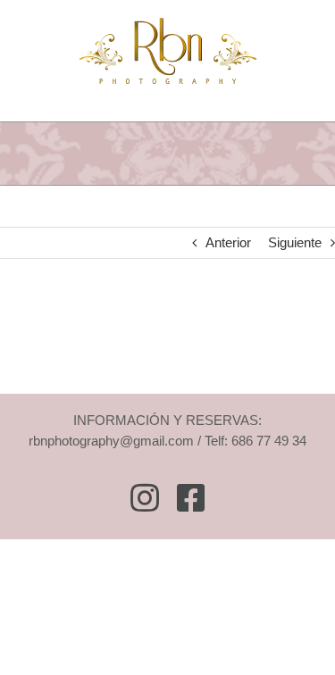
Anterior (228, 242)
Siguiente (295, 242)
